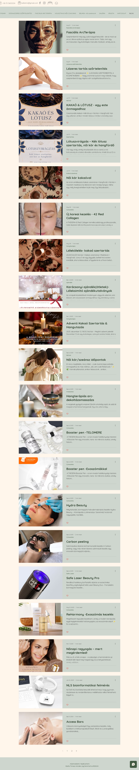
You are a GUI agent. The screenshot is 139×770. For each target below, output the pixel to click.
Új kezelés (70, 210)
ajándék (69, 282)
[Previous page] (63, 751)
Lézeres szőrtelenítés (74, 64)
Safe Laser (70, 573)
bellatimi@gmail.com (29, 3)
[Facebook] (40, 3)
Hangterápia (70, 246)
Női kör (68, 100)
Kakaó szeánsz (71, 173)
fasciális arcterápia (73, 28)
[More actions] (116, 25)
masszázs (70, 391)
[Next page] (76, 751)
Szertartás (70, 137)
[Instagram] (44, 3)
